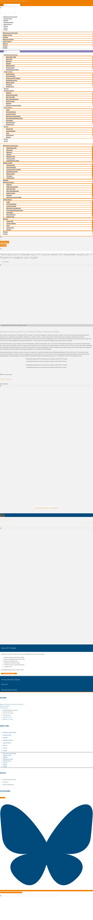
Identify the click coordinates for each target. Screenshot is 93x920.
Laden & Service (7, 24)
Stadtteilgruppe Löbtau (12, 69)
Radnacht (8, 93)
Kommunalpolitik (10, 76)
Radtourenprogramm (12, 95)
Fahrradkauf (9, 120)
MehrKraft (9, 61)
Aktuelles (5, 20)
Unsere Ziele (9, 129)
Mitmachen (9, 59)
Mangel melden (10, 82)
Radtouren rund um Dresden (13, 105)
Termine (5, 28)
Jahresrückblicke (10, 131)
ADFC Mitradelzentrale (12, 99)
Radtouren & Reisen (8, 22)
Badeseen (8, 103)
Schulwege (9, 84)
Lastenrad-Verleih (11, 114)
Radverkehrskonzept (11, 80)
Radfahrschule (10, 124)
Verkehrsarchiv (10, 86)
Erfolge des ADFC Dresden (13, 78)
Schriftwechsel (10, 74)
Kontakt (5, 29)
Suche (1, 5)
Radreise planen (10, 101)
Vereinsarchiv (9, 135)
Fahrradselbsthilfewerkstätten (14, 118)
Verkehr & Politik (7, 18)
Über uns (5, 26)
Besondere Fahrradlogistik (13, 116)
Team (7, 133)
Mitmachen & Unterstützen (10, 17)
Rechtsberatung (10, 122)
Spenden (8, 63)
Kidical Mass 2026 (11, 57)
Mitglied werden (10, 65)
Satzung (8, 137)
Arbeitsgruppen (10, 67)
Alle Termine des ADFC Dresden (9, 689)
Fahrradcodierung (11, 112)
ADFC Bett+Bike (10, 97)
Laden (7, 110)
